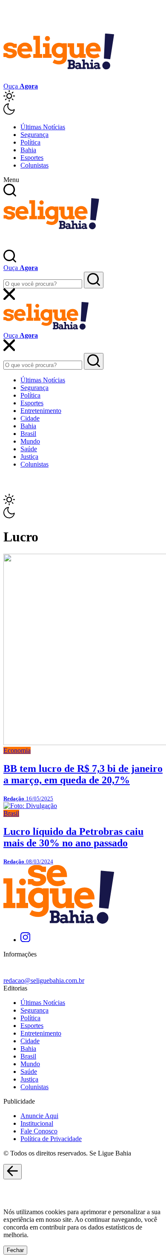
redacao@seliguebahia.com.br (43, 980)
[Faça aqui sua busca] (93, 361)
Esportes (31, 157)
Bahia (28, 150)
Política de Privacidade (51, 1138)
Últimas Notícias (42, 127)
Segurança (34, 134)
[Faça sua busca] (93, 280)
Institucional (36, 1123)
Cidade (30, 418)
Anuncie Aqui (39, 1115)
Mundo (30, 441)
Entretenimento (40, 410)
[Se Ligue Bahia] (58, 78)
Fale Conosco (38, 1131)
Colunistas (34, 165)
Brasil (28, 433)
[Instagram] (25, 939)
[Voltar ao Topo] (12, 1171)
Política (30, 142)
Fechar (15, 1250)
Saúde (28, 449)
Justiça (29, 456)
